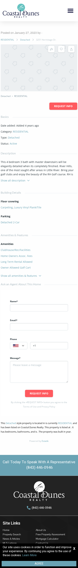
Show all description (13, 180)
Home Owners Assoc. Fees (16, 256)
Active (13, 143)
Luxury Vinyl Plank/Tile (27, 207)
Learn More (29, 555)
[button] (70, 10)
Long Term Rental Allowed (16, 261)
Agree (39, 563)
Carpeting (7, 207)
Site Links (11, 523)
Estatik (45, 441)
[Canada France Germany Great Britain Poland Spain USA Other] (18, 345)
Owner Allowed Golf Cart (16, 267)
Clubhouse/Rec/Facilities (15, 250)
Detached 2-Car (10, 222)
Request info (63, 106)
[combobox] (18, 345)
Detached (25, 39)
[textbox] (18, 345)
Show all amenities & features (19, 275)
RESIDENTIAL (7, 39)
